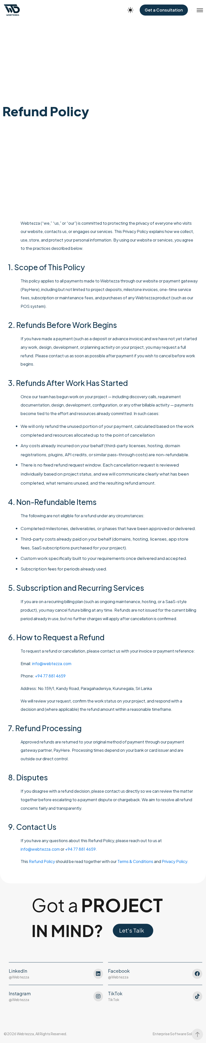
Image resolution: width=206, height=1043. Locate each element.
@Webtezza (19, 977)
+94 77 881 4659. (81, 849)
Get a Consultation (164, 10)
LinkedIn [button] (18, 971)
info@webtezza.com (51, 663)
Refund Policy (42, 861)
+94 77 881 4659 (50, 675)
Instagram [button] (20, 993)
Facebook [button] (119, 971)
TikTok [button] (115, 993)
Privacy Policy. (175, 861)
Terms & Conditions (135, 861)
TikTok (113, 999)
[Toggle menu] (197, 10)
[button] (133, 930)
